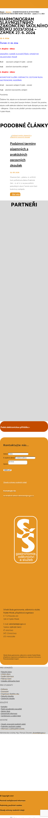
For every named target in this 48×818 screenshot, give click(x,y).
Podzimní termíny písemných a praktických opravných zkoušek (23, 154)
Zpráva (5, 464)
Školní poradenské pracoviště (11, 709)
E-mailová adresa (8, 458)
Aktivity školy (5, 711)
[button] (18, 317)
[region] (24, 317)
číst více (16, 194)
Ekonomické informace (9, 713)
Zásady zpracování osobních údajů (13, 724)
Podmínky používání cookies (11, 726)
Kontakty (4, 706)
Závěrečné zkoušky (8, 698)
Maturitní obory (6, 671)
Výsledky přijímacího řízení (10, 681)
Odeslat (7, 470)
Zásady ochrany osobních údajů (15, 482)
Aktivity (8, 12)
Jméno (5, 454)
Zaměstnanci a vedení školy (11, 715)
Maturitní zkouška (7, 696)
